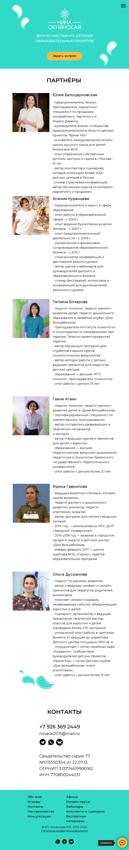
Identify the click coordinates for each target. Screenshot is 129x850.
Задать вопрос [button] (64, 56)
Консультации (39, 816)
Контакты (35, 807)
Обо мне (35, 797)
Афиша (72, 797)
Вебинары (74, 807)
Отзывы (34, 802)
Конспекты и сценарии (85, 811)
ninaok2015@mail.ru (59, 733)
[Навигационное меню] (123, 6)
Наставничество (41, 811)
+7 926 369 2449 (59, 727)
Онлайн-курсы (78, 802)
